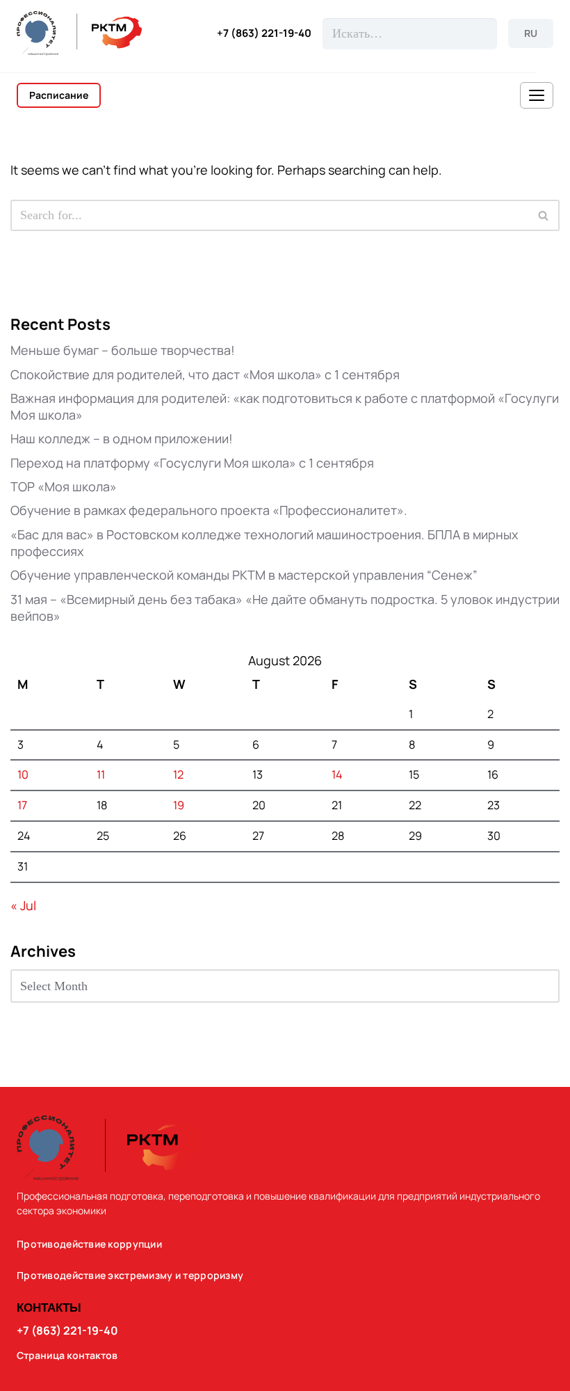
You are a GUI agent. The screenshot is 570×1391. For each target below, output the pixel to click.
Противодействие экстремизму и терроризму (130, 1275)
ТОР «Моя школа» (63, 486)
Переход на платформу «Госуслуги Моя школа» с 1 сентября (192, 462)
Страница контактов (67, 1355)
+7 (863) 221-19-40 (264, 33)
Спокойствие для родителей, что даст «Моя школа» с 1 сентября (205, 374)
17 (22, 805)
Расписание (58, 95)
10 (22, 774)
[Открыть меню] (536, 95)
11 (101, 774)
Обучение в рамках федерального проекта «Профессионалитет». (208, 510)
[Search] (544, 215)
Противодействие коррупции (89, 1244)
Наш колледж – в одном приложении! (121, 438)
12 (178, 774)
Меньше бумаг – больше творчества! (122, 350)
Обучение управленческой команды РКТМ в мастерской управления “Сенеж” (244, 574)
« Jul (23, 905)
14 (337, 774)
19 (178, 805)
